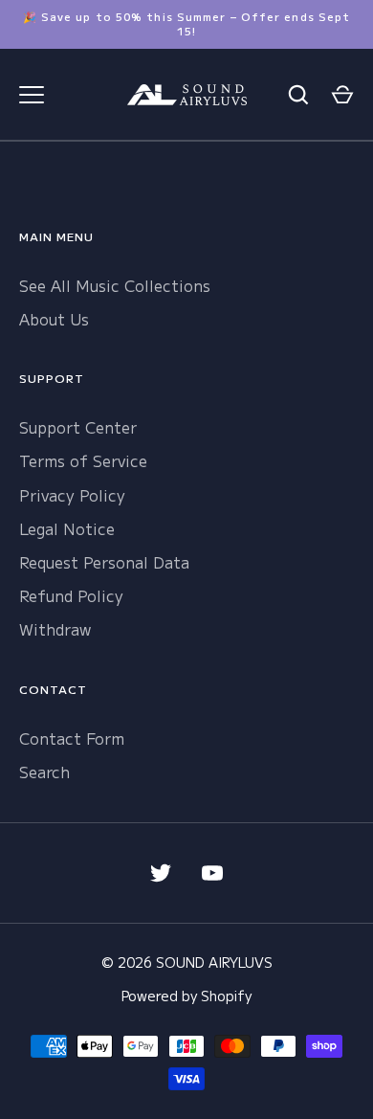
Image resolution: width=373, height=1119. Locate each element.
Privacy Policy (72, 494)
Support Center (78, 426)
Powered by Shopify (186, 995)
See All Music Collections (114, 285)
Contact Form (71, 738)
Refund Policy (71, 595)
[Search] (298, 95)
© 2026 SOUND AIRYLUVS (187, 962)
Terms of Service (83, 460)
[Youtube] (212, 873)
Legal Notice (67, 528)
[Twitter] (161, 873)
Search (44, 771)
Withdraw (55, 628)
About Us (54, 318)
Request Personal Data (104, 561)
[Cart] (342, 95)
